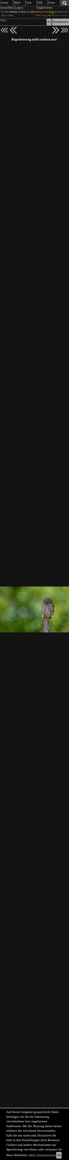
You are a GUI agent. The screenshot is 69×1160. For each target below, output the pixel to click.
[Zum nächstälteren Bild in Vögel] (55, 30)
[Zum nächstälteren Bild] (64, 30)
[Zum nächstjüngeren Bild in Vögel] (13, 30)
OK (59, 1155)
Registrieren (44, 8)
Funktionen (60, 22)
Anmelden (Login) (11, 8)
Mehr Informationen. (42, 1155)
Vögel (3, 20)
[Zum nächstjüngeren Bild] (4, 30)
